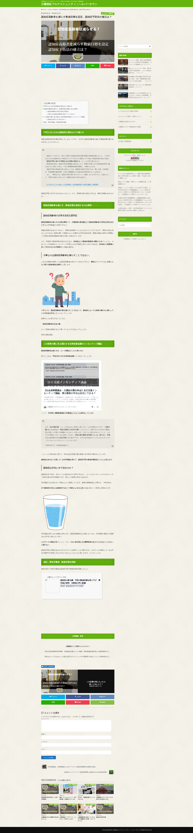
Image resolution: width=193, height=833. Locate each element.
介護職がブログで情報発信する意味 (129, 127)
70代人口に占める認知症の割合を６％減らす (58, 106)
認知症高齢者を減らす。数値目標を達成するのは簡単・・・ (63, 109)
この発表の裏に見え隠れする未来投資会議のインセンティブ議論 (64, 117)
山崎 (140, 210)
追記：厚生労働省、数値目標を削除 (55, 122)
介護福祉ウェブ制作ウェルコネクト (135, 239)
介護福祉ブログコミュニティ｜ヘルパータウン (69, 4)
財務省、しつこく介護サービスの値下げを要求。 (133, 187)
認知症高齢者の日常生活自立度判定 (58, 111)
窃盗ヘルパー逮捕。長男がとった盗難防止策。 (133, 182)
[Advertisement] (77, 85)
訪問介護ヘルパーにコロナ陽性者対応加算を (140, 86)
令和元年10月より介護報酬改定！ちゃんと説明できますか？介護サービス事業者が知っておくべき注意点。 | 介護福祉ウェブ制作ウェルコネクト (134, 192)
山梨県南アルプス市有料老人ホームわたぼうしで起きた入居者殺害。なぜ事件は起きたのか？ (140, 95)
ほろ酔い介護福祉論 (48, 666)
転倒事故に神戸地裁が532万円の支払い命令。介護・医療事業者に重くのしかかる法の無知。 (140, 79)
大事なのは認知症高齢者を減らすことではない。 (62, 114)
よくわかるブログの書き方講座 (128, 111)
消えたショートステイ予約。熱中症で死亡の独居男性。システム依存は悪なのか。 (140, 70)
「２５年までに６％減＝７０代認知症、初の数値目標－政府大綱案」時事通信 (71, 184)
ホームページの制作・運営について (129, 116)
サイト (43, 749)
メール (44, 741)
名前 (43, 734)
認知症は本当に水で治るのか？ (57, 119)
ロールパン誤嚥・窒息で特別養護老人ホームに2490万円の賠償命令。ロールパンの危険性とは (140, 62)
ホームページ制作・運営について (134, 155)
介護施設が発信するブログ (126, 121)
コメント (45, 719)
